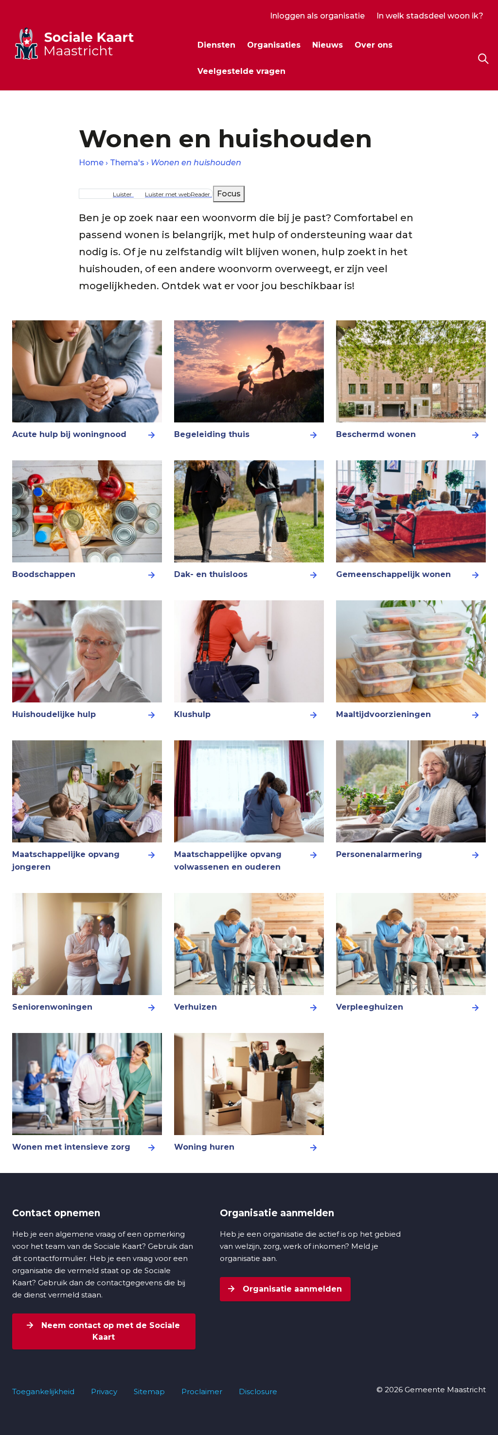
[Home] (92, 43)
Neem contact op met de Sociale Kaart (109, 1331)
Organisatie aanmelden (291, 1289)
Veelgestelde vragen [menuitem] (241, 71)
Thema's (127, 162)
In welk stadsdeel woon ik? (429, 15)
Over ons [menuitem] (373, 45)
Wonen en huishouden (196, 162)
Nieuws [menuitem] (327, 45)
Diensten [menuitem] (216, 45)
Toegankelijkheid (43, 1391)
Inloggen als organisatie (317, 15)
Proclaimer (201, 1391)
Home (91, 162)
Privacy (104, 1391)
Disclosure (258, 1391)
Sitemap (149, 1391)
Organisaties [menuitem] (274, 45)
